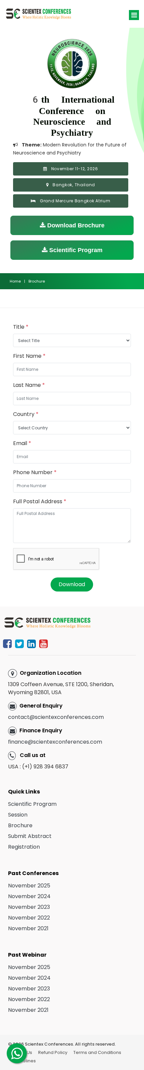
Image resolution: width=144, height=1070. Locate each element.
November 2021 (28, 928)
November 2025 (29, 885)
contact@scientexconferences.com (56, 717)
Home (15, 281)
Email (22, 443)
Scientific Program (75, 250)
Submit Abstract (30, 836)
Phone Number (35, 472)
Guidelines (24, 1061)
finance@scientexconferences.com (55, 742)
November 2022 (29, 918)
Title (20, 327)
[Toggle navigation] (134, 15)
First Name (29, 356)
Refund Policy (52, 1052)
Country (26, 414)
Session (17, 815)
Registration (24, 847)
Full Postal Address (39, 501)
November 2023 (29, 907)
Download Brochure (75, 225)
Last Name (29, 385)
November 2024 (29, 896)
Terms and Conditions (97, 1052)
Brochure (20, 825)
